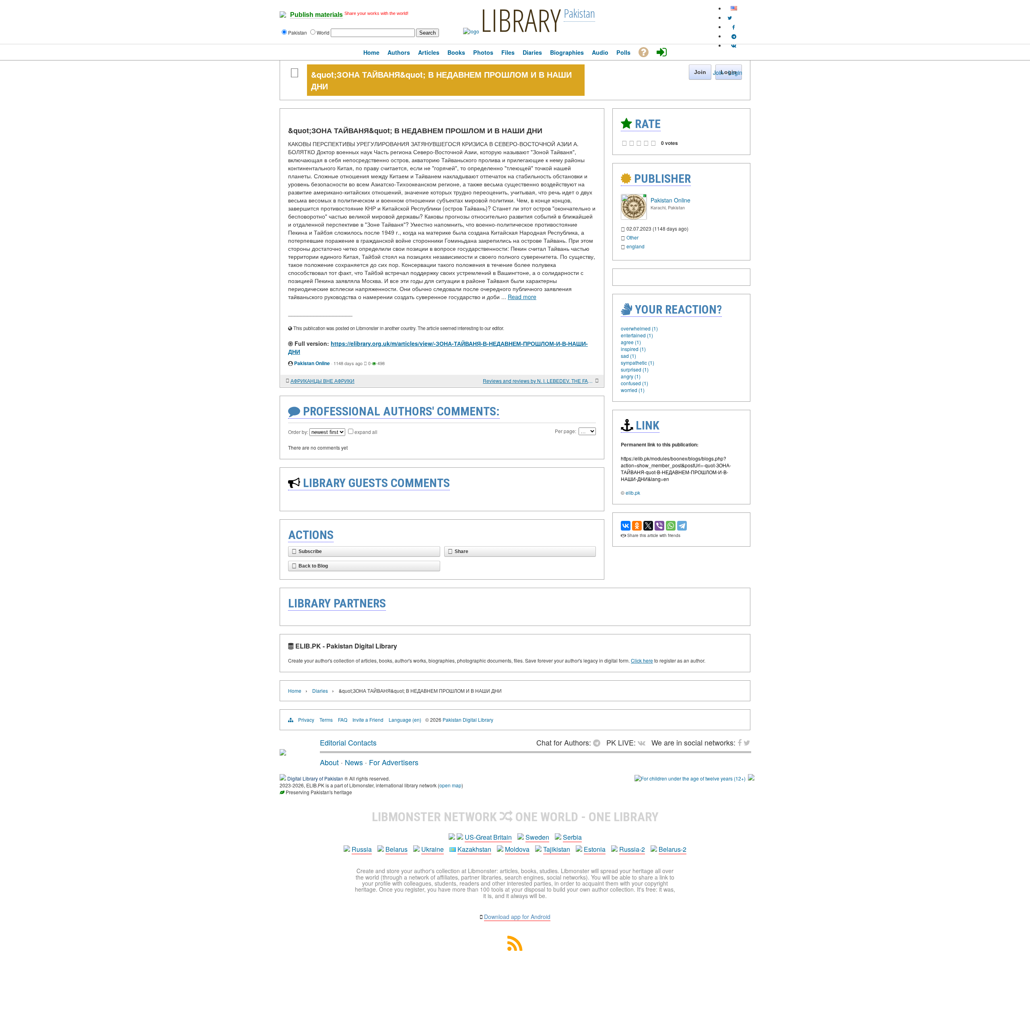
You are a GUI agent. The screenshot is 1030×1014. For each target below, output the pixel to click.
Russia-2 (632, 849)
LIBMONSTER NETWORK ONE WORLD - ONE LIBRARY (515, 816)
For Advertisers (393, 762)
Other (632, 237)
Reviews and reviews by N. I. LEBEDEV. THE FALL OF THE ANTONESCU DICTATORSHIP (538, 380)
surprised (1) (635, 369)
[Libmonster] (283, 752)
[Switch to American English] (734, 8)
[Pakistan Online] (634, 217)
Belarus (396, 849)
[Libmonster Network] (690, 778)
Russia (362, 849)
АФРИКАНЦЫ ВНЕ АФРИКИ (322, 380)
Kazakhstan (474, 849)
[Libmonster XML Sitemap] (515, 948)
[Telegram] (682, 526)
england (635, 246)
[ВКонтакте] (625, 526)
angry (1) (631, 376)
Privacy (306, 719)
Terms (326, 719)
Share (461, 551)
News (354, 762)
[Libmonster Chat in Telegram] (598, 742)
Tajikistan (556, 849)
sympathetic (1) (637, 362)
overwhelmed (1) (639, 328)
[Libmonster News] (729, 17)
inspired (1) (633, 348)
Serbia (572, 837)
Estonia (595, 849)
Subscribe (310, 551)
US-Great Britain (488, 837)
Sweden (537, 837)
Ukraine (432, 849)
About (329, 762)
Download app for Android (517, 917)
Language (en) (405, 719)
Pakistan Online (312, 363)
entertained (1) (637, 335)
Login (735, 72)
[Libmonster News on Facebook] (733, 26)
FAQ (342, 719)
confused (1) (634, 383)
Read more (522, 297)
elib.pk (633, 492)
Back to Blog (313, 566)
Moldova (517, 849)
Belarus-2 (672, 849)
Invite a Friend (367, 719)
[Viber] (659, 526)
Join (718, 72)
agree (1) (631, 342)
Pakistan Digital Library (468, 719)
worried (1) (633, 389)
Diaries (320, 690)
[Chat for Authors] (733, 36)
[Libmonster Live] (733, 45)
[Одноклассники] (637, 526)
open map (450, 785)
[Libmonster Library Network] (751, 778)
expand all (365, 431)
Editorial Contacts (348, 742)
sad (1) (628, 355)
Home (294, 690)
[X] (648, 526)
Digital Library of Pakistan (315, 778)
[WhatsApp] (671, 526)
